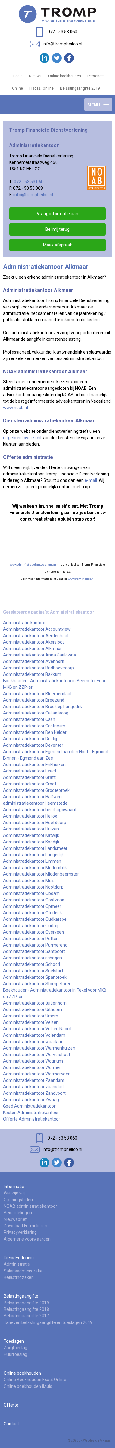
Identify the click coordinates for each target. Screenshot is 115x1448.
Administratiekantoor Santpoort (34, 951)
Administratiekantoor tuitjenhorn (35, 1003)
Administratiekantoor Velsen (31, 1022)
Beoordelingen (18, 1212)
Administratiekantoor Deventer (33, 745)
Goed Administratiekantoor (29, 1106)
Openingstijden (18, 1199)
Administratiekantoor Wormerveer (36, 1073)
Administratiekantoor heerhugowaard (39, 809)
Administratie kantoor (24, 622)
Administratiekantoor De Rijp (31, 738)
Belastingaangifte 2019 (80, 88)
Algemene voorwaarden (27, 1239)
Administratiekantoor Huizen (31, 829)
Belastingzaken (19, 1277)
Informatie (14, 1186)
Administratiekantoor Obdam (31, 893)
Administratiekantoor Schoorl (31, 964)
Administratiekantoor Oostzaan (33, 899)
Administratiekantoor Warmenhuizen (39, 1048)
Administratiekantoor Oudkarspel (35, 919)
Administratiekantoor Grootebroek (36, 790)
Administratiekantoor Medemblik (35, 867)
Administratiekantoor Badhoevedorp (38, 667)
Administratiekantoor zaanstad (33, 1086)
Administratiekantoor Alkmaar (32, 648)
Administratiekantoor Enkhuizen (34, 764)
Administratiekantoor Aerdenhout (36, 635)
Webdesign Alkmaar (97, 1440)
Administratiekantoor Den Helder (35, 732)
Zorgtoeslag (15, 1347)
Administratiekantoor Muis (29, 880)
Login (18, 76)
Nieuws (35, 76)
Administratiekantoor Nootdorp (33, 887)
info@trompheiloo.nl (33, 194)
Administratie (17, 1264)
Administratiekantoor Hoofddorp (34, 822)
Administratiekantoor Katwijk (31, 835)
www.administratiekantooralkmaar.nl (34, 564)
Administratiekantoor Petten (31, 938)
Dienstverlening (19, 1257)
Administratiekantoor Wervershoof (37, 1054)
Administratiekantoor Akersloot (33, 642)
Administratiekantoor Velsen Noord (37, 1028)
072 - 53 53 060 (29, 181)
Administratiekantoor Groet (29, 783)
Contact (11, 1423)
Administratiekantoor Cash (29, 719)
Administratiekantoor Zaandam (33, 1080)
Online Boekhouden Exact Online (35, 1379)
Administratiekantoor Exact (29, 771)
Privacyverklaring (20, 1232)
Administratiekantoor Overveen (33, 932)
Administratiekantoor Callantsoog (35, 712)
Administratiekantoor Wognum (33, 1061)
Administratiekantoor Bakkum (32, 674)
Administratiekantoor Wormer (32, 1067)
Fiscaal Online (41, 88)
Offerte (11, 1405)
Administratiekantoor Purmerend (35, 945)
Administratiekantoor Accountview (37, 629)
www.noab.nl (15, 407)
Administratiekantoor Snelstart (33, 970)
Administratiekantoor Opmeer (32, 906)
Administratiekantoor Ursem (30, 1015)
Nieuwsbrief (15, 1219)
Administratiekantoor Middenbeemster (41, 874)
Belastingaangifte (21, 1296)
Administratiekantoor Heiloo (30, 816)
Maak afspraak (57, 244)
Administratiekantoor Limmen (32, 861)
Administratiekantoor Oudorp (31, 925)
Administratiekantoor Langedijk (33, 854)
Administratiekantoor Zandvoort (34, 1093)
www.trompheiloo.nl (81, 578)
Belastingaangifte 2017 (26, 1315)
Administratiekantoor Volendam (34, 1035)
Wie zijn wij (14, 1193)
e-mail (91, 480)
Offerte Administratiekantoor (31, 1119)
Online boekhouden (64, 76)
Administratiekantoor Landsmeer (35, 848)
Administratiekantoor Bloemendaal (37, 693)
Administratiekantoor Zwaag (31, 1099)
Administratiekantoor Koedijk (31, 841)
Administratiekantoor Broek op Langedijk (42, 706)
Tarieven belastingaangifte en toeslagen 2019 (48, 1322)
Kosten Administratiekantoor (31, 1112)
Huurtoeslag (15, 1354)
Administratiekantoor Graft (29, 777)
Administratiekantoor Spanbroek (35, 977)
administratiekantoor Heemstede (35, 803)
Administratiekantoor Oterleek (32, 912)
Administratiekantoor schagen (32, 957)
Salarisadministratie (23, 1270)
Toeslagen (14, 1341)
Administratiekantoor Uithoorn (32, 1009)
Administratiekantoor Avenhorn (33, 661)
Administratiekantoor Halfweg (32, 796)
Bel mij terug (57, 229)
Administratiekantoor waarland (33, 1041)
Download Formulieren (25, 1225)
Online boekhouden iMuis (28, 1386)
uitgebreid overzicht (22, 437)
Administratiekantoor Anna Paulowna (39, 654)
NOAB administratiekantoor (30, 1206)
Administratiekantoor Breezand (33, 700)
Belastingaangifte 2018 (26, 1309)
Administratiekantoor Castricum (34, 725)
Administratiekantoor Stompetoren (37, 983)
